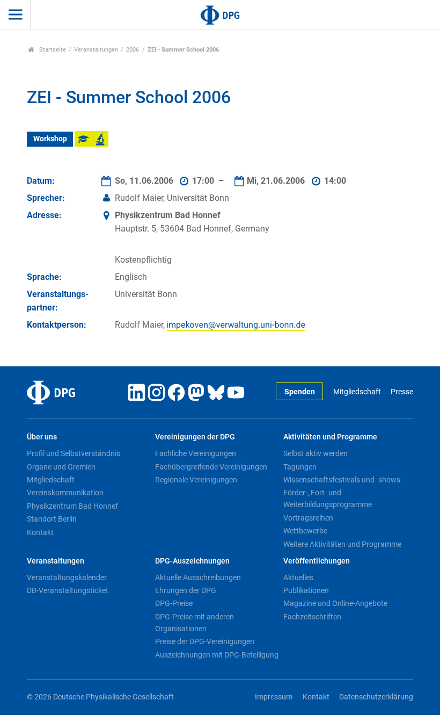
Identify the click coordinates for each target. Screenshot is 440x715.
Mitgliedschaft (356, 391)
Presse (402, 391)
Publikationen (306, 590)
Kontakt (40, 532)
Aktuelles (298, 577)
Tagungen (300, 467)
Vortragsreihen (308, 518)
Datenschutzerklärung (376, 697)
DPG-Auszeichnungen (192, 561)
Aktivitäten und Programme (330, 437)
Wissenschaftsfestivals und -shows (341, 479)
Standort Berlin (52, 519)
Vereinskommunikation (65, 492)
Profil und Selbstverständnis (73, 453)
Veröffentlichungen (316, 561)
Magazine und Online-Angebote (335, 603)
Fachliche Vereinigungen (195, 453)
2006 (132, 49)
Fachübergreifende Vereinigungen (211, 467)
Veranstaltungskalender (67, 577)
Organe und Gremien (61, 467)
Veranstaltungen (96, 49)
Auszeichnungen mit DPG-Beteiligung (216, 655)
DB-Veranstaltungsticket (67, 590)
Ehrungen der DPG (185, 590)
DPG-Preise (174, 603)
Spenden (299, 391)
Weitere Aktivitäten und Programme (342, 544)
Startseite (52, 49)
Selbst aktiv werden (315, 453)
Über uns (42, 437)
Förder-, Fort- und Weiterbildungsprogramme (327, 498)
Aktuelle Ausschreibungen (198, 577)
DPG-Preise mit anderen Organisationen (194, 622)
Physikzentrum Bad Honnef (72, 506)
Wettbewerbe (305, 530)
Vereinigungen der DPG (195, 437)
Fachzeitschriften (312, 616)
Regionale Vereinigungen (196, 479)
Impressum (273, 697)
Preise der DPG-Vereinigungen (204, 641)
